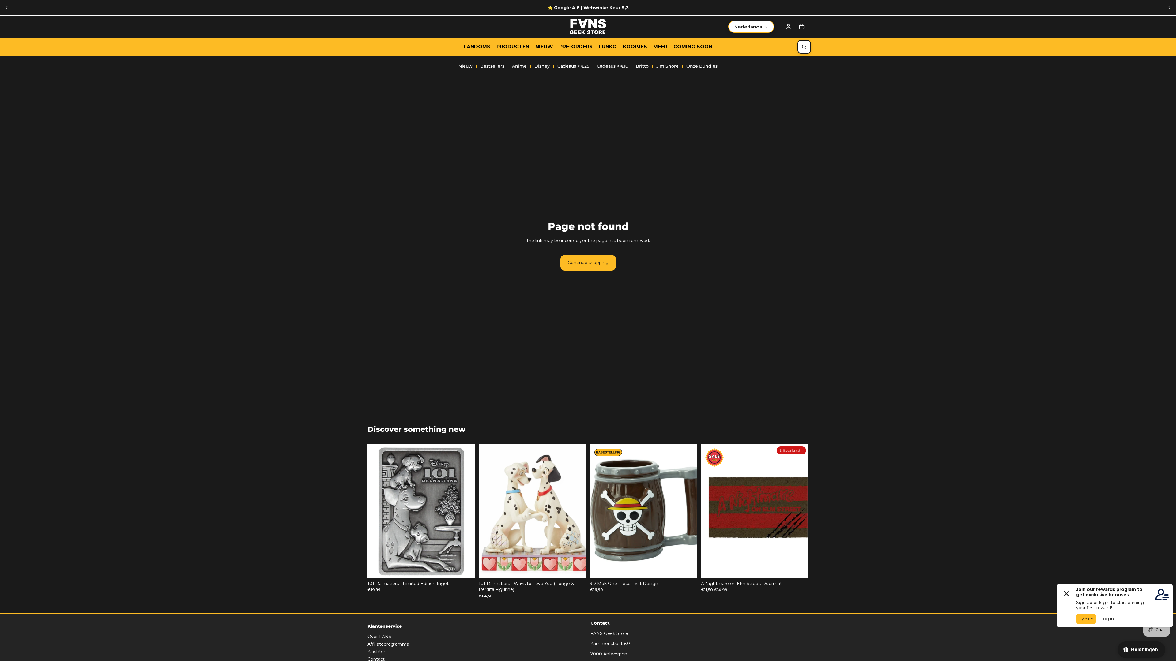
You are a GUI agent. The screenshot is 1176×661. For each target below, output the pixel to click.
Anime (519, 66)
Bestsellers (492, 66)
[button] (751, 27)
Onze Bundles (702, 66)
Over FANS (379, 636)
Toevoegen (470, 568)
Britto (642, 66)
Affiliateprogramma (388, 644)
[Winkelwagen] (802, 26)
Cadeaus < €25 (573, 66)
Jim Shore (667, 66)
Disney (542, 66)
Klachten (377, 652)
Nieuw (465, 66)
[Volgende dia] (1169, 7)
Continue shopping (588, 262)
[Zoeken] (804, 47)
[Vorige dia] (6, 7)
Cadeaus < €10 (612, 66)
